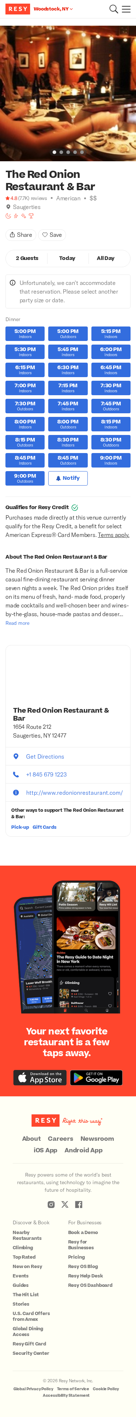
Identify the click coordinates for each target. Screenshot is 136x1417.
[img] (8, 207)
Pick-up (20, 827)
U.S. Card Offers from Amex (31, 1316)
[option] (68, 93)
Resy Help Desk (85, 1276)
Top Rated (24, 1257)
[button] (114, 9)
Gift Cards (45, 827)
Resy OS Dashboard (90, 1285)
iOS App (45, 1150)
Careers (60, 1139)
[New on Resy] (23, 216)
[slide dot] (54, 152)
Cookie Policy (106, 1389)
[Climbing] (16, 216)
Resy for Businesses (81, 1245)
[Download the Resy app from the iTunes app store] (40, 1077)
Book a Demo (83, 1232)
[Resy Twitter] (65, 1204)
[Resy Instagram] (51, 1204)
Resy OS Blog (83, 1266)
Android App (83, 1150)
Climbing (23, 1248)
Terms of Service (73, 1389)
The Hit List (26, 1295)
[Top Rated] (31, 216)
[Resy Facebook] (78, 1204)
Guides (21, 1285)
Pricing (76, 1257)
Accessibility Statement (66, 1395)
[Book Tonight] (8, 216)
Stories (21, 1304)
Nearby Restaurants (27, 1235)
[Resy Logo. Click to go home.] (18, 9)
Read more (17, 623)
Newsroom (97, 1139)
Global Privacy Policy (33, 1389)
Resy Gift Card (29, 1344)
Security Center (31, 1353)
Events (21, 1276)
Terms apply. (113, 534)
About (31, 1139)
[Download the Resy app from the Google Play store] (96, 1077)
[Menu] (124, 9)
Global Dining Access (28, 1332)
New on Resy (27, 1266)
